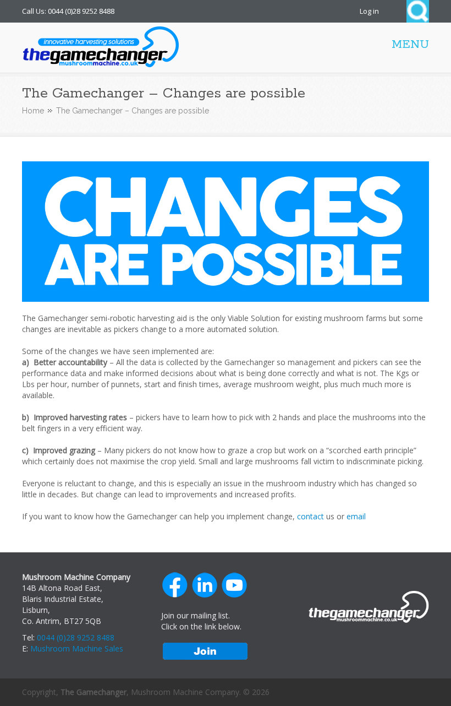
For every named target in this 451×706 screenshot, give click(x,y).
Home (33, 110)
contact (310, 516)
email (356, 516)
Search (417, 11)
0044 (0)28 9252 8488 (75, 637)
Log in (369, 11)
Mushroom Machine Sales (76, 648)
